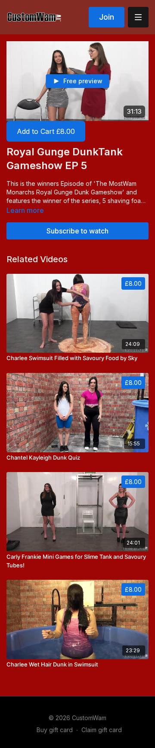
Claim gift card (101, 729)
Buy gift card (55, 729)
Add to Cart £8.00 (46, 131)
